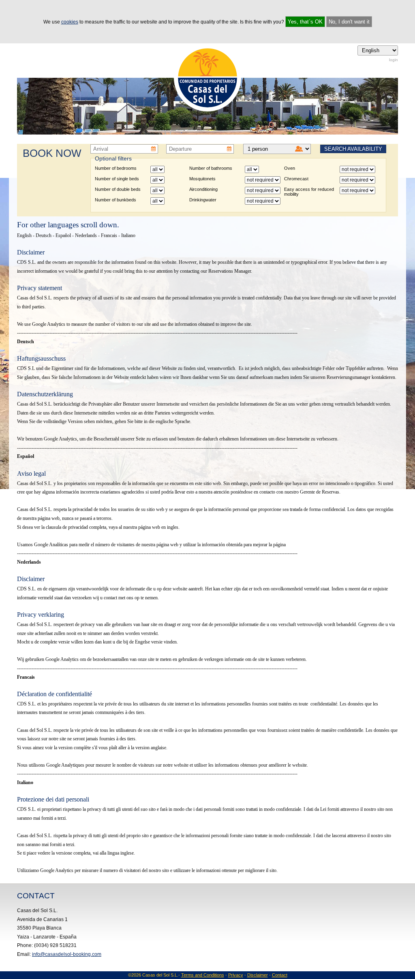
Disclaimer (257, 975)
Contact (279, 975)
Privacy (235, 975)
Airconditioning (203, 189)
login (393, 60)
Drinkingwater (202, 199)
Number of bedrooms (116, 168)
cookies (69, 22)
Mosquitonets (202, 178)
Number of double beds (118, 189)
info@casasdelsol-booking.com (66, 954)
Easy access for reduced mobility (309, 192)
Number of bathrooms (210, 168)
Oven (289, 168)
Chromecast (296, 178)
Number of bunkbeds (115, 199)
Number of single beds (117, 178)
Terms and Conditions (202, 975)
